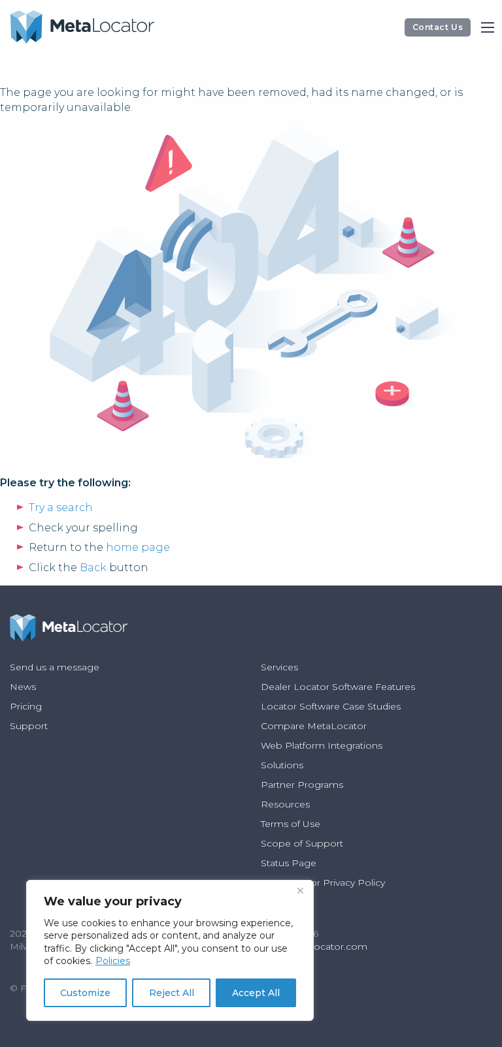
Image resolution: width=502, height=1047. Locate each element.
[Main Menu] (487, 27)
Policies (112, 961)
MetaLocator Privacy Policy (323, 882)
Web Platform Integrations (321, 745)
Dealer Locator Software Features (338, 687)
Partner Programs (302, 784)
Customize (85, 993)
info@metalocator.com (314, 946)
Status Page (288, 863)
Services (279, 667)
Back (93, 567)
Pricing (26, 706)
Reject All (171, 993)
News (23, 687)
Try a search (61, 507)
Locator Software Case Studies (331, 706)
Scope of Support (302, 843)
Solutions (282, 765)
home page (138, 547)
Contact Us (437, 27)
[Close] (300, 891)
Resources (285, 804)
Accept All (256, 993)
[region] (170, 950)
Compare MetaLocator (314, 726)
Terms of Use (290, 824)
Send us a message (54, 667)
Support (29, 726)
